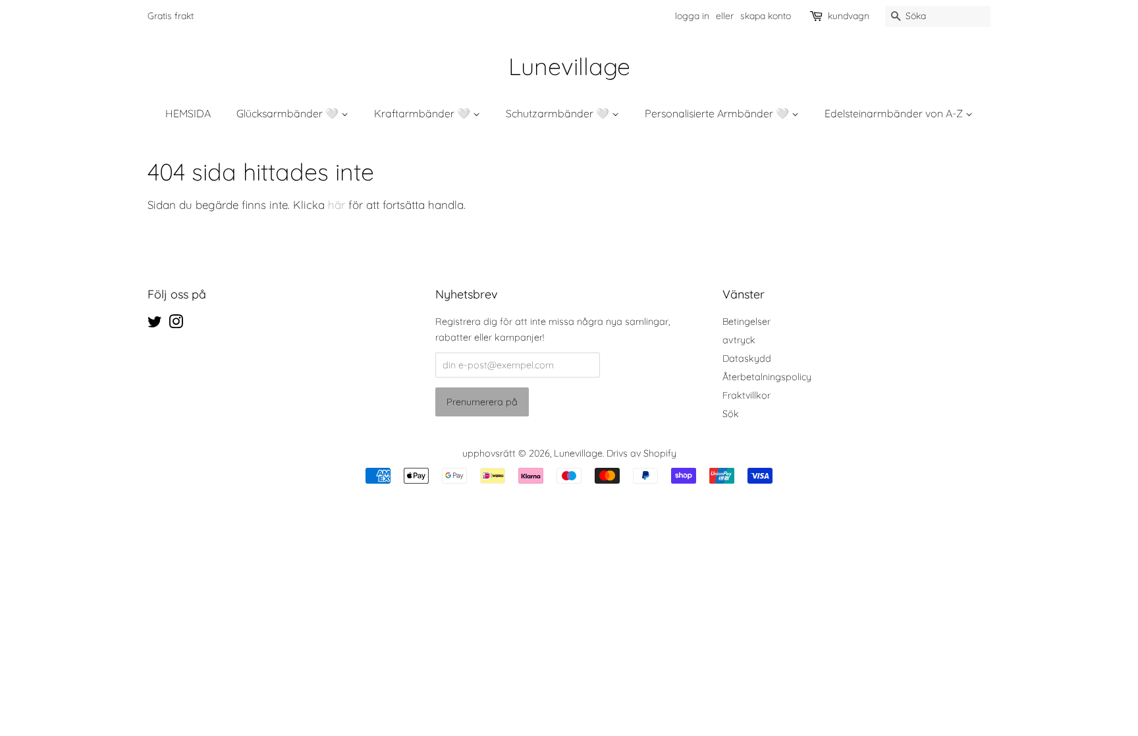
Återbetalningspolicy (766, 377)
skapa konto (765, 16)
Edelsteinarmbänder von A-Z (895, 113)
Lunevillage (569, 66)
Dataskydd (746, 358)
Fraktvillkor (746, 395)
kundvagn (848, 16)
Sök (730, 414)
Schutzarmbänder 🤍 (559, 113)
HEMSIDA (188, 113)
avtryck (738, 340)
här (338, 205)
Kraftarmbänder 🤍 (423, 113)
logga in (692, 16)
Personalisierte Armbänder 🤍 (718, 113)
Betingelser (746, 321)
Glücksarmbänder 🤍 (288, 113)
